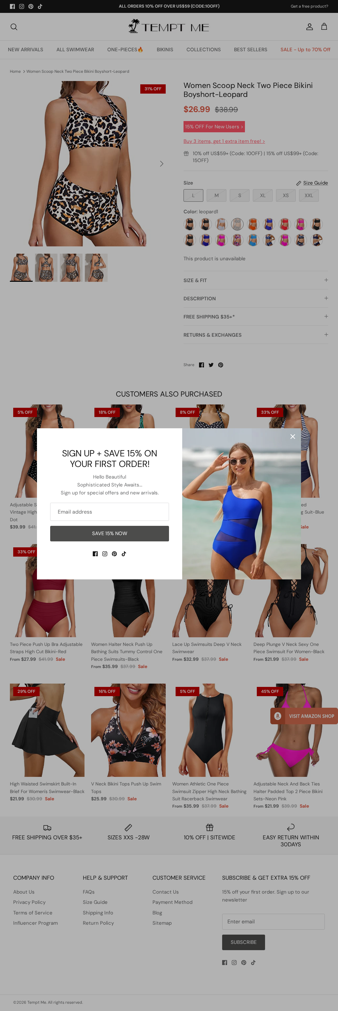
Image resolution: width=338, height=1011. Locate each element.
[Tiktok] (123, 553)
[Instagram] (104, 553)
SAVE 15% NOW (109, 533)
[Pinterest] (114, 553)
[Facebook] (95, 553)
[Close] (293, 436)
